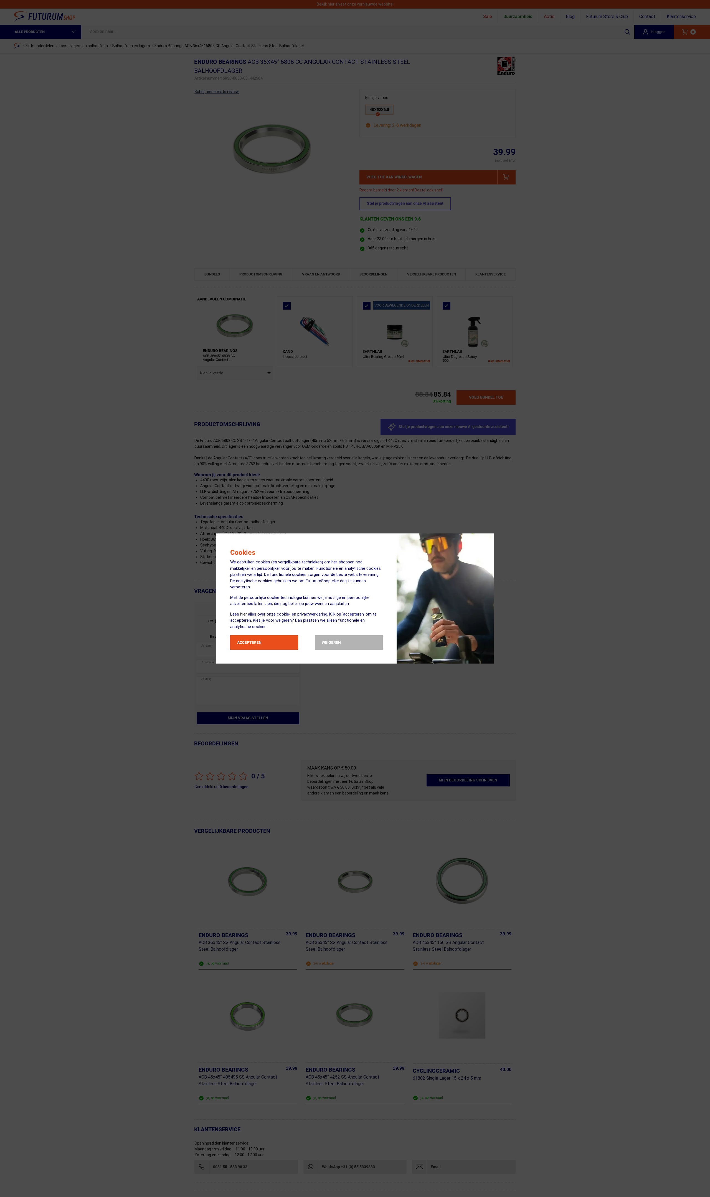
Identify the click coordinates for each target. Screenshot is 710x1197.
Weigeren (331, 642)
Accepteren (249, 642)
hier (243, 614)
